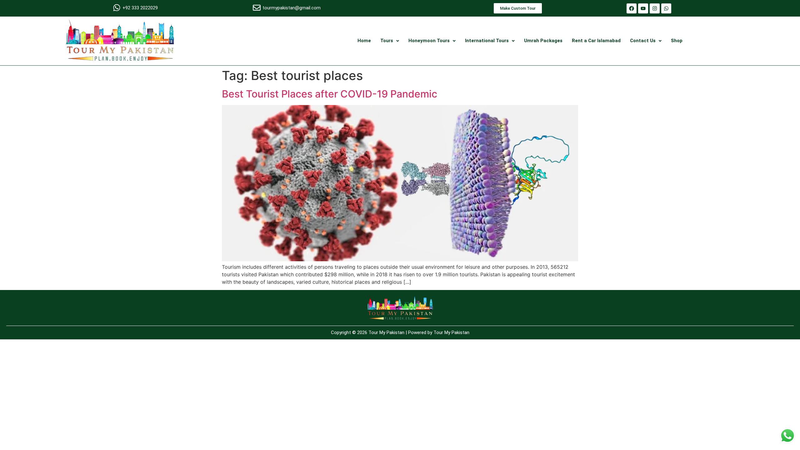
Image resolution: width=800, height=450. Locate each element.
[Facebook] (632, 8)
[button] (390, 41)
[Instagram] (655, 8)
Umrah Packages (543, 40)
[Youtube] (643, 8)
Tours (386, 40)
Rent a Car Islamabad (596, 40)
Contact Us (643, 40)
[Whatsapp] (666, 8)
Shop (676, 40)
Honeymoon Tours (429, 40)
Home (364, 40)
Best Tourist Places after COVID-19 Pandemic (329, 94)
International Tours (487, 40)
